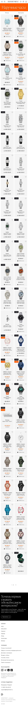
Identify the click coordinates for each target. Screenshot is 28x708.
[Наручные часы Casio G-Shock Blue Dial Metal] (20, 293)
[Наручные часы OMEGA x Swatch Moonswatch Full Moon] (20, 436)
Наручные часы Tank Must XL (20, 126)
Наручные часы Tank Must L (7, 126)
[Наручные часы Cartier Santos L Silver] (20, 224)
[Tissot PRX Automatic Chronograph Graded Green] (7, 93)
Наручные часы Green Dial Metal (21, 256)
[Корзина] (23, 1)
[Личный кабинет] (26, 1)
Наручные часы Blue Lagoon (7, 519)
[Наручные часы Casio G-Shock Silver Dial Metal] (7, 293)
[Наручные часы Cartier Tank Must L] (7, 116)
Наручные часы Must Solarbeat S (7, 148)
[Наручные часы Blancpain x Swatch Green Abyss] (20, 461)
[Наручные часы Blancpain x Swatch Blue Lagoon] (7, 509)
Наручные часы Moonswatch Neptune (20, 374)
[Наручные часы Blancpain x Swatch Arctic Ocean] (7, 485)
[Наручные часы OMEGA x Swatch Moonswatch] (20, 340)
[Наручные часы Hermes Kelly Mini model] (7, 316)
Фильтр (7, 12)
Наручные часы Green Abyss (20, 470)
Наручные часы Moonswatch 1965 (7, 567)
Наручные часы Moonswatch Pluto (20, 543)
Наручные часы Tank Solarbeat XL (20, 148)
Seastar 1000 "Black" (21, 326)
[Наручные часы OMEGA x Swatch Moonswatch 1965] (7, 557)
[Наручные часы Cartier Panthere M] (7, 203)
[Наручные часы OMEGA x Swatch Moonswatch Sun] (7, 364)
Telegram (5, 670)
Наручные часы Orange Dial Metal (20, 279)
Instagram (2, 670)
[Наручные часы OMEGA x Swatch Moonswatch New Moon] (7, 436)
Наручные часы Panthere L (20, 212)
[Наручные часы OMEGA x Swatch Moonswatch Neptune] (20, 364)
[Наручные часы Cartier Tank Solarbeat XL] (20, 138)
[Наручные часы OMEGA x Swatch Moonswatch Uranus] (7, 20)
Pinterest (12, 670)
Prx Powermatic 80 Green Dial (20, 55)
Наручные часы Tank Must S (20, 169)
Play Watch (20, 566)
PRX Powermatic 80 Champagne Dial (20, 103)
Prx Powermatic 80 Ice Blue (7, 79)
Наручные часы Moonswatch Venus (7, 350)
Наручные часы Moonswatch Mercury (20, 30)
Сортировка (21, 12)
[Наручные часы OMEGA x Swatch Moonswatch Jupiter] (7, 45)
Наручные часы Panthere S (20, 191)
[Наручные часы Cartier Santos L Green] (7, 224)
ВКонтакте (8, 670)
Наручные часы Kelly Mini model (7, 326)
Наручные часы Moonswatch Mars (20, 519)
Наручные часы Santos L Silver (20, 234)
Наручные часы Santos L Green (7, 234)
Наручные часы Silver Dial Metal (7, 303)
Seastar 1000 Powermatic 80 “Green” (20, 398)
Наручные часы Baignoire (7, 191)
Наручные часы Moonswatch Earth (7, 470)
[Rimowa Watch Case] (7, 412)
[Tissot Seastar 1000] (20, 316)
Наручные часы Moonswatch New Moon (7, 446)
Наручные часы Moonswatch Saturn (7, 543)
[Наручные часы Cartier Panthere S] (20, 181)
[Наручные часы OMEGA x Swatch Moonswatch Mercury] (20, 20)
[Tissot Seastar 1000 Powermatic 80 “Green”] (20, 388)
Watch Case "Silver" (7, 421)
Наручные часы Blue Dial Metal (20, 303)
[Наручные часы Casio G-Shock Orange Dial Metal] (20, 269)
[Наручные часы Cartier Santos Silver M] (7, 246)
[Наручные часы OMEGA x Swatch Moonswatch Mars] (20, 509)
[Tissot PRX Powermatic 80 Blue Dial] (20, 69)
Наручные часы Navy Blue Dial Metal (7, 279)
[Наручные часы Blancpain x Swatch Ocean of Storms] (20, 485)
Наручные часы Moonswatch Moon (20, 422)
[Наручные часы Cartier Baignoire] (7, 181)
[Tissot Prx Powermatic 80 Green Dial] (20, 45)
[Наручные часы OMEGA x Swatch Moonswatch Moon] (20, 412)
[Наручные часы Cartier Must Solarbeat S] (7, 138)
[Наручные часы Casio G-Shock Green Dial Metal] (20, 246)
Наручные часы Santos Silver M (7, 256)
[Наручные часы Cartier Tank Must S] (20, 160)
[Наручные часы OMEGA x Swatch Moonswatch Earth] (7, 461)
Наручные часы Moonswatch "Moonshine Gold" (20, 350)
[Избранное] (21, 1)
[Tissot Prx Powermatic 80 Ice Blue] (7, 69)
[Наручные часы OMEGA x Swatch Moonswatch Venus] (7, 340)
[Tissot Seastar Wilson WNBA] (7, 388)
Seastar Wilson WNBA (7, 398)
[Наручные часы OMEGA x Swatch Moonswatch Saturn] (7, 533)
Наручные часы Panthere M (7, 212)
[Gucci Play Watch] (20, 557)
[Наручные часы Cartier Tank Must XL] (20, 116)
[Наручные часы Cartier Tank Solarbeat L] (7, 160)
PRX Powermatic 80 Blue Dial (20, 79)
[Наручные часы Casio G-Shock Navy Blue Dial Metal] (7, 269)
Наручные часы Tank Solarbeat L (7, 169)
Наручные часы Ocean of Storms (21, 495)
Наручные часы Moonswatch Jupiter (7, 55)
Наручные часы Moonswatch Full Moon (21, 446)
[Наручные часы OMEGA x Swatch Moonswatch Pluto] (20, 533)
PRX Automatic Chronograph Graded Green (7, 103)
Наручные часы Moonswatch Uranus (7, 30)
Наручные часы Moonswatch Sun (7, 374)
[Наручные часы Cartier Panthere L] (20, 203)
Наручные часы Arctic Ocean (7, 495)
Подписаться (5, 616)
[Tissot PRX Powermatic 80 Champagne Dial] (20, 93)
